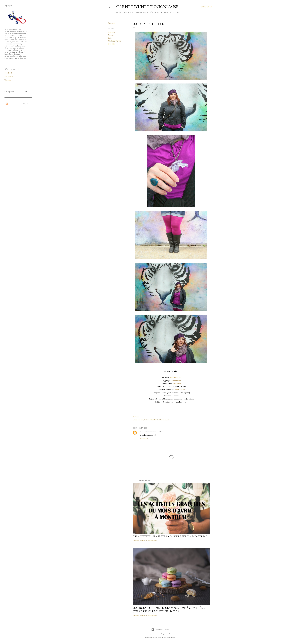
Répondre (144, 438)
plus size (111, 44)
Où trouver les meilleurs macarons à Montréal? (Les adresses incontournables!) (169, 609)
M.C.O (142, 432)
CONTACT (176, 12)
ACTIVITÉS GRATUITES (125, 12)
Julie (110, 38)
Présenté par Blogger (162, 629)
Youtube (7, 80)
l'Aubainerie (176, 380)
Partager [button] (111, 23)
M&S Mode (180, 389)
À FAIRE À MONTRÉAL (145, 12)
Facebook (8, 73)
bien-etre (111, 32)
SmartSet (177, 383)
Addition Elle (175, 377)
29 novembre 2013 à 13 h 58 (154, 432)
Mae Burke (169, 634)
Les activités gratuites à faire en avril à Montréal (170, 536)
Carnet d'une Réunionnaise (147, 6)
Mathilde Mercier (114, 41)
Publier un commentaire (148, 540)
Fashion (111, 35)
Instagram (8, 77)
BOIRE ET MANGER (163, 12)
